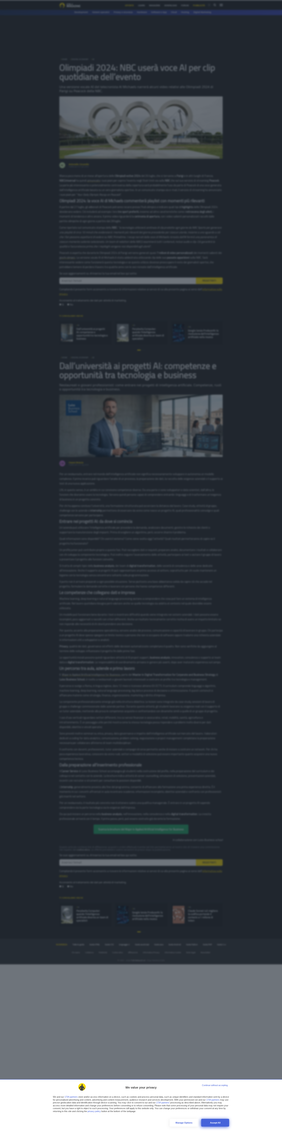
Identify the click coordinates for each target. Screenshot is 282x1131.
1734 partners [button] (71, 1097)
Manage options (184, 1122)
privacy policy (94, 1111)
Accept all (215, 1122)
